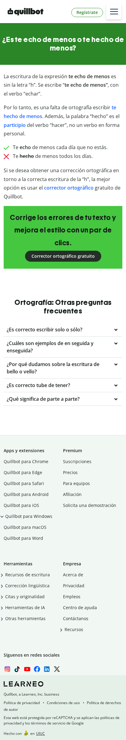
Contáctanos (75, 618)
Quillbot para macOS (25, 527)
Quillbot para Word (23, 538)
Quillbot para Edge (23, 472)
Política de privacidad (22, 702)
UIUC (40, 733)
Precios (70, 472)
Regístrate (87, 12)
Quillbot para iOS (21, 505)
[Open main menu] (113, 11)
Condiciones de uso (63, 702)
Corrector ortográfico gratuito (63, 256)
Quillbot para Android (26, 494)
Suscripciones (77, 461)
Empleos (71, 596)
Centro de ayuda (80, 607)
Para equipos (76, 483)
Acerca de (73, 575)
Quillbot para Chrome (26, 461)
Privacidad (73, 585)
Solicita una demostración (89, 505)
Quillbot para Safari (24, 483)
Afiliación (72, 494)
